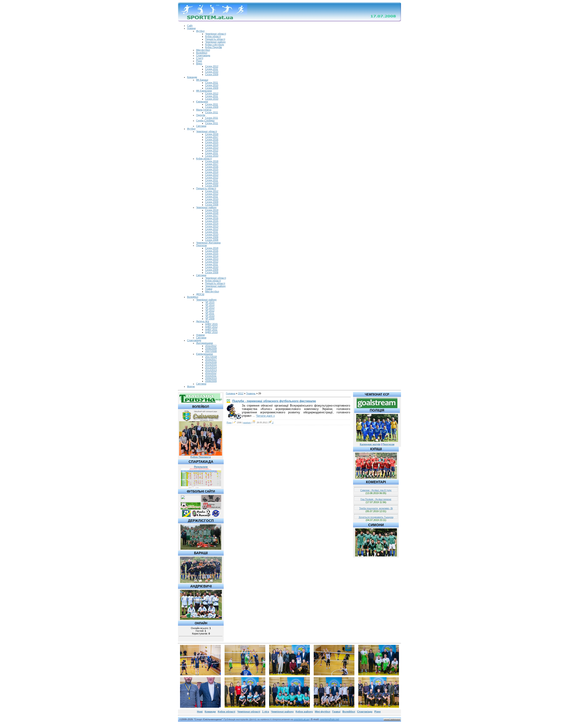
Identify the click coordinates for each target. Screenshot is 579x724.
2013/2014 (211, 367)
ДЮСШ (200, 294)
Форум (191, 386)
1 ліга (265, 711)
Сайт (190, 25)
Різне (199, 60)
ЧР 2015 (209, 302)
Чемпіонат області (215, 33)
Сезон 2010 (211, 71)
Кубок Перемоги (200, 457)
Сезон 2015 (211, 142)
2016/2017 (211, 359)
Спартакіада (203, 55)
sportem (247, 422)
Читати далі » (265, 415)
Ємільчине (202, 101)
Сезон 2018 (211, 134)
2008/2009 (211, 348)
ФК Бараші (202, 79)
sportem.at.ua (301, 719)
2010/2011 (210, 375)
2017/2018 (211, 356)
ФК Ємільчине (204, 90)
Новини (191, 28)
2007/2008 (211, 351)
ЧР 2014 (209, 305)
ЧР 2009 (209, 318)
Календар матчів (370, 444)
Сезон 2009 (211, 74)
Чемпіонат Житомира (208, 242)
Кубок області (213, 36)
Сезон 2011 (211, 69)
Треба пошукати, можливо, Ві (376, 508)
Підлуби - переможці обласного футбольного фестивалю (274, 401)
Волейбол (201, 52)
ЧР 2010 (209, 316)
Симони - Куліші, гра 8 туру (376, 490)
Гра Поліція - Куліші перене (376, 499)
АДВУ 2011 (211, 329)
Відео (199, 63)
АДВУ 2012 (211, 326)
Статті (199, 58)
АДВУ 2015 (211, 324)
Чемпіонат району (215, 41)
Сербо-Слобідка (205, 120)
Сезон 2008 (211, 204)
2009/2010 (211, 378)
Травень (251, 393)
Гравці (208, 288)
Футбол (200, 31)
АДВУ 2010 (211, 332)
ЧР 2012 (209, 310)
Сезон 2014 (211, 145)
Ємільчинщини (204, 354)
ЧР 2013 (209, 307)
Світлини (201, 126)
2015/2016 (211, 362)
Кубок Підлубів (213, 47)
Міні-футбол (203, 50)
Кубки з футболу (214, 44)
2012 (240, 393)
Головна (230, 393)
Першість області (215, 39)
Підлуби (200, 115)
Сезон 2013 (211, 147)
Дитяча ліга (202, 321)
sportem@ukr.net (329, 719)
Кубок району (304, 711)
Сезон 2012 (211, 66)
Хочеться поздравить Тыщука (376, 517)
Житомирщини (204, 343)
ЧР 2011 (209, 313)
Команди (192, 77)
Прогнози (201, 245)
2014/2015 (211, 364)
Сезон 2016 (211, 139)
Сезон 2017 (211, 136)
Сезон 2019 (211, 210)
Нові (200, 711)
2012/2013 (211, 370)
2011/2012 (210, 345)
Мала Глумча (203, 109)
